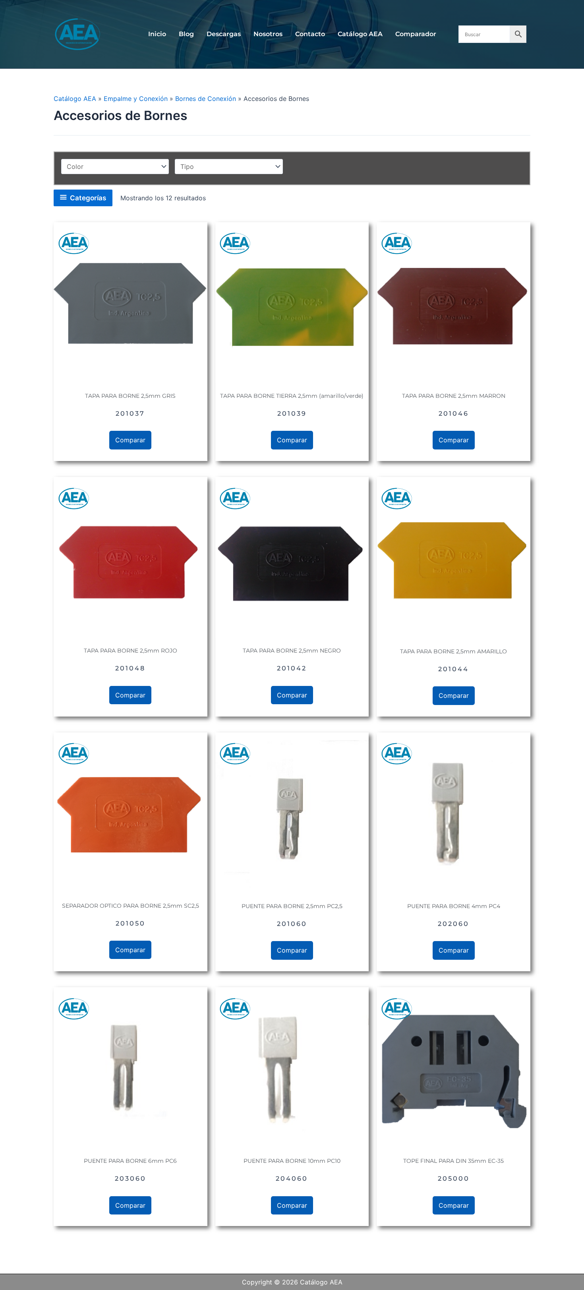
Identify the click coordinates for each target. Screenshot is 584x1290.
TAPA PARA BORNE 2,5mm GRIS (130, 395)
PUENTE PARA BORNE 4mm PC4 (453, 906)
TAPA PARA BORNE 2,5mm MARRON (453, 395)
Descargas (224, 34)
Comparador (415, 34)
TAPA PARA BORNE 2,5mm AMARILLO (453, 651)
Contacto (310, 34)
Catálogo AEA (360, 34)
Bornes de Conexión (205, 99)
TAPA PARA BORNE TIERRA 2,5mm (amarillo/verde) (292, 395)
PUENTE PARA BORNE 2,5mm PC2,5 (292, 906)
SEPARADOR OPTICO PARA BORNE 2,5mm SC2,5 (130, 905)
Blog (186, 34)
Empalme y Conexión (136, 99)
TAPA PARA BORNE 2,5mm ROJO (130, 650)
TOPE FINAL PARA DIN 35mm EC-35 (453, 1160)
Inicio (157, 34)
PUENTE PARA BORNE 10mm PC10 (292, 1160)
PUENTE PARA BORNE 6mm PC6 (130, 1160)
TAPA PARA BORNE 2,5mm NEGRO (292, 650)
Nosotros (267, 34)
